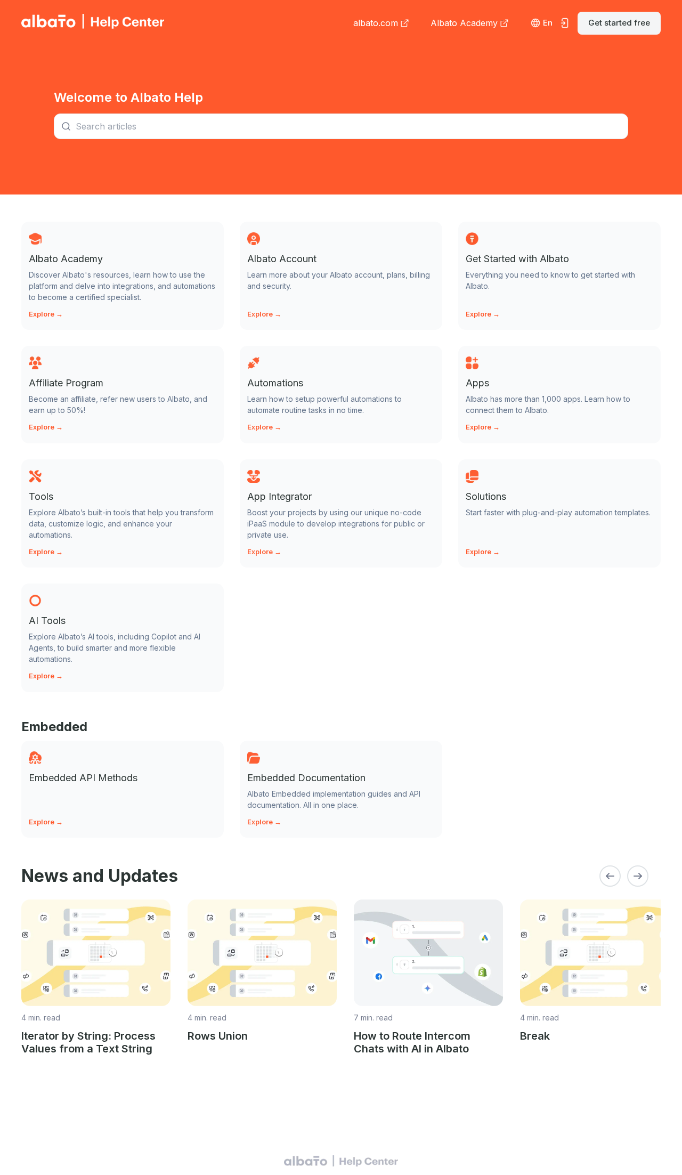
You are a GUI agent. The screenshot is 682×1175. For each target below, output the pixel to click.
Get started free (619, 23)
